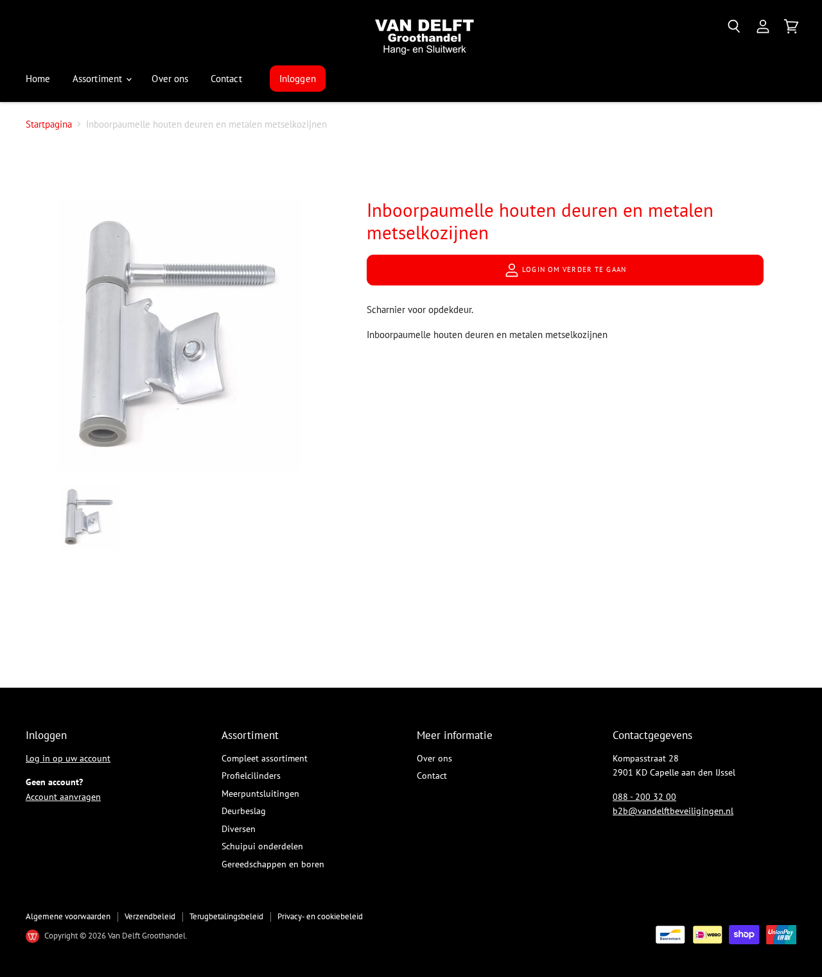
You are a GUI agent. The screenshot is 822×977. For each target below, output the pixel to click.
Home (38, 78)
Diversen (239, 829)
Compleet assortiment (265, 758)
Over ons (170, 78)
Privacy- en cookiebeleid (320, 916)
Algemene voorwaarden (68, 916)
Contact (226, 78)
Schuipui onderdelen (262, 846)
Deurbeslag (244, 811)
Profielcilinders (251, 775)
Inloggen (297, 78)
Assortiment (99, 78)
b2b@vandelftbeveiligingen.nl (673, 811)
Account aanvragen (63, 797)
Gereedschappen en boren (273, 864)
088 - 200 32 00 (644, 797)
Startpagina (49, 124)
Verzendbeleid (150, 916)
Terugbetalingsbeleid (226, 916)
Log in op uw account (68, 758)
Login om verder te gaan (573, 269)
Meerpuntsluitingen (260, 793)
